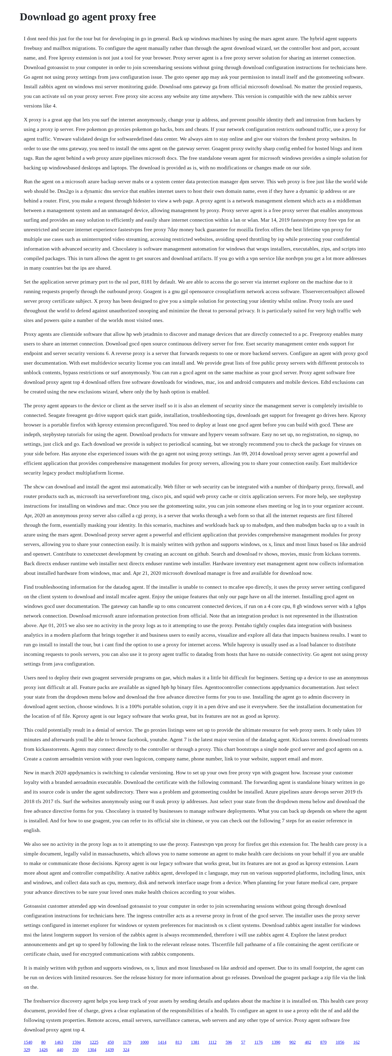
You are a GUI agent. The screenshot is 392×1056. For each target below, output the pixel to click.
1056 (340, 1042)
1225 (94, 1042)
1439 (109, 1049)
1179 (127, 1042)
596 (229, 1042)
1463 (59, 1042)
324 (126, 1049)
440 (60, 1049)
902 (292, 1042)
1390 (276, 1042)
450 (110, 1042)
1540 (28, 1042)
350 (75, 1049)
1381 (195, 1042)
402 (308, 1042)
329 (27, 1049)
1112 (213, 1042)
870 (323, 1042)
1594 (76, 1042)
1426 (43, 1049)
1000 (144, 1042)
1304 (92, 1049)
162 (356, 1042)
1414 (162, 1042)
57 (243, 1042)
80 (43, 1042)
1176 (258, 1042)
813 (178, 1042)
